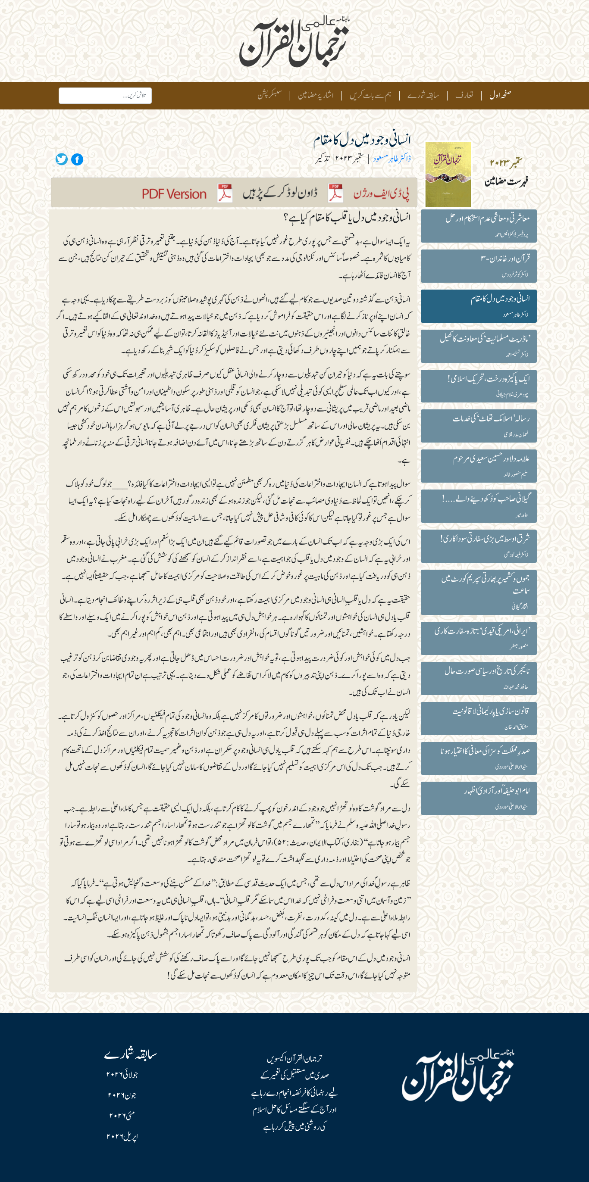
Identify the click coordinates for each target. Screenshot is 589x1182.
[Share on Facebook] (76, 159)
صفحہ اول (498, 95)
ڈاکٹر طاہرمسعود (392, 159)
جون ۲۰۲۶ (122, 1095)
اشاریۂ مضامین (316, 95)
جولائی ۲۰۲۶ (122, 1075)
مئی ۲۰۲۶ (122, 1116)
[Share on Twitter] (61, 159)
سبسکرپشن (269, 95)
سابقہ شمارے (423, 95)
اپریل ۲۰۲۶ (122, 1137)
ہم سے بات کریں (371, 95)
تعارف (464, 95)
